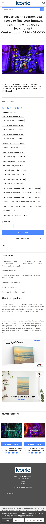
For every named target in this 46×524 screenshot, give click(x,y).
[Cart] (43, 3)
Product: (9, 112)
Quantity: (6, 222)
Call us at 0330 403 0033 (23, 487)
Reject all (18, 520)
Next (43, 414)
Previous (39, 414)
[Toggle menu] (3, 3)
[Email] (3, 245)
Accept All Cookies (34, 520)
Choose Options (11, 444)
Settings (6, 520)
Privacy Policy (9, 493)
